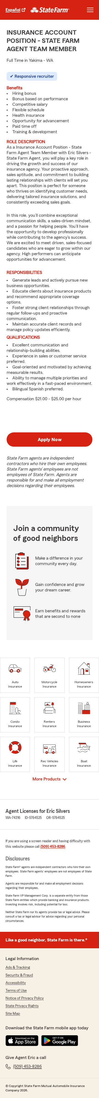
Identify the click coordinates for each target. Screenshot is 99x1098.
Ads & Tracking (18, 967)
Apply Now (50, 439)
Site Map (13, 1014)
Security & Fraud (19, 975)
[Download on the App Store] (22, 1040)
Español (13, 10)
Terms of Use (16, 991)
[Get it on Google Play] (59, 1040)
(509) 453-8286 (52, 847)
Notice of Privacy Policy (25, 998)
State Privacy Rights (22, 1006)
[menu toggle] (90, 9)
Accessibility (16, 983)
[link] (50, 10)
